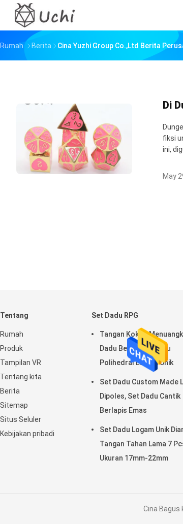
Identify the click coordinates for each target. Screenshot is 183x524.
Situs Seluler (20, 419)
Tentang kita (21, 377)
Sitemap (14, 405)
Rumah (11, 334)
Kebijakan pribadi (27, 434)
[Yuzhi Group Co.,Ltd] (44, 15)
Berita (10, 391)
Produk (11, 348)
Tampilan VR (20, 362)
